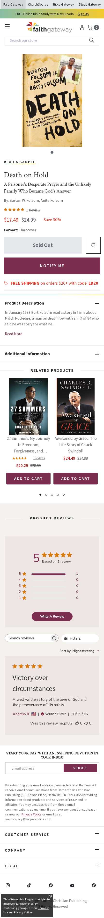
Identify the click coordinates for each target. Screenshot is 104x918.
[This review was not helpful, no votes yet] (86, 723)
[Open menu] (7, 26)
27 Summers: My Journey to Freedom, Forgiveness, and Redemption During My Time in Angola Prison (28, 445)
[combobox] (52, 40)
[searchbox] (27, 638)
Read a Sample (20, 161)
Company (15, 850)
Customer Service (27, 834)
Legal (12, 865)
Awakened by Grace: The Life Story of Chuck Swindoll (76, 445)
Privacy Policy (32, 814)
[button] (52, 152)
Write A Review (52, 616)
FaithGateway (13, 4)
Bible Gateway (63, 4)
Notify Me (52, 265)
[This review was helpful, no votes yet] (77, 723)
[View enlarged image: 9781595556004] (52, 100)
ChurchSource (38, 4)
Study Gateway (90, 4)
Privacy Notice (23, 912)
